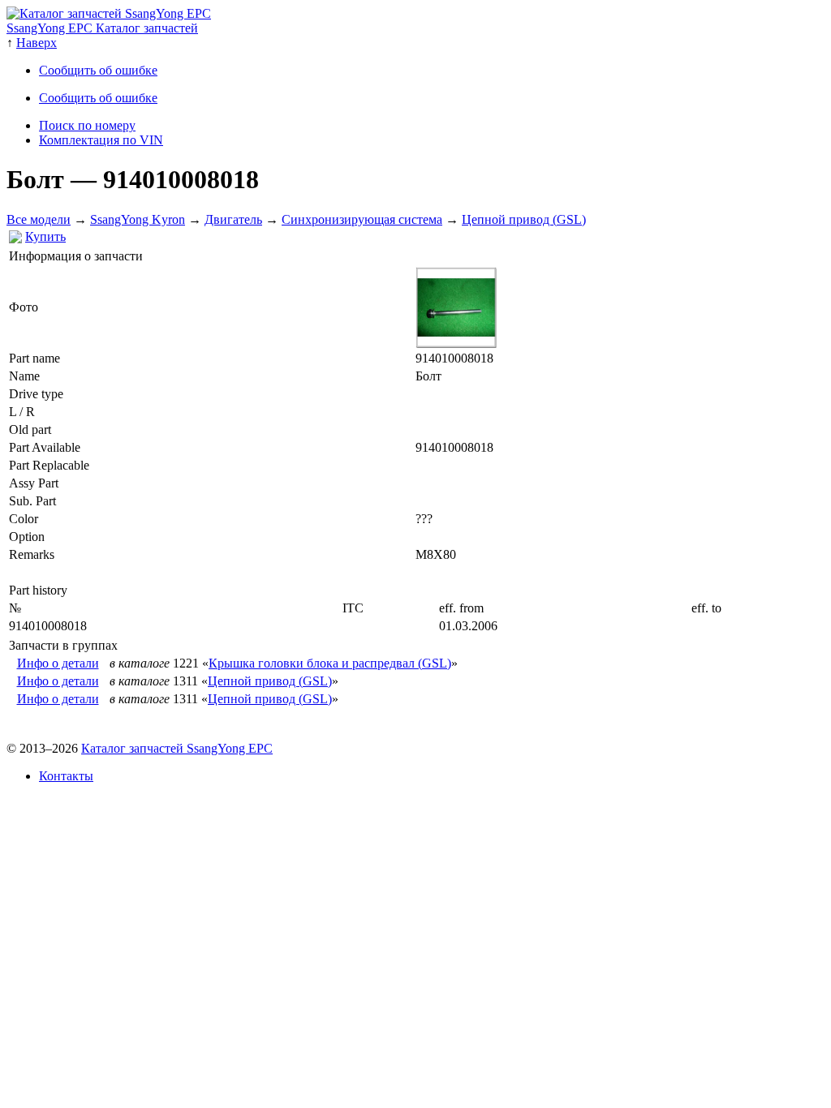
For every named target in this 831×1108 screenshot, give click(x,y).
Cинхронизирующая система (362, 219)
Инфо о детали (58, 663)
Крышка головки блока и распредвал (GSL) (330, 663)
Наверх (36, 42)
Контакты (66, 776)
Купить (45, 236)
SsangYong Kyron (137, 219)
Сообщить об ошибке (98, 70)
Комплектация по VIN (101, 140)
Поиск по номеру (87, 125)
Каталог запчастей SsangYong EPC (177, 748)
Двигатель (233, 219)
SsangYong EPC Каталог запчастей (102, 28)
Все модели (38, 219)
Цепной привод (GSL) (524, 219)
